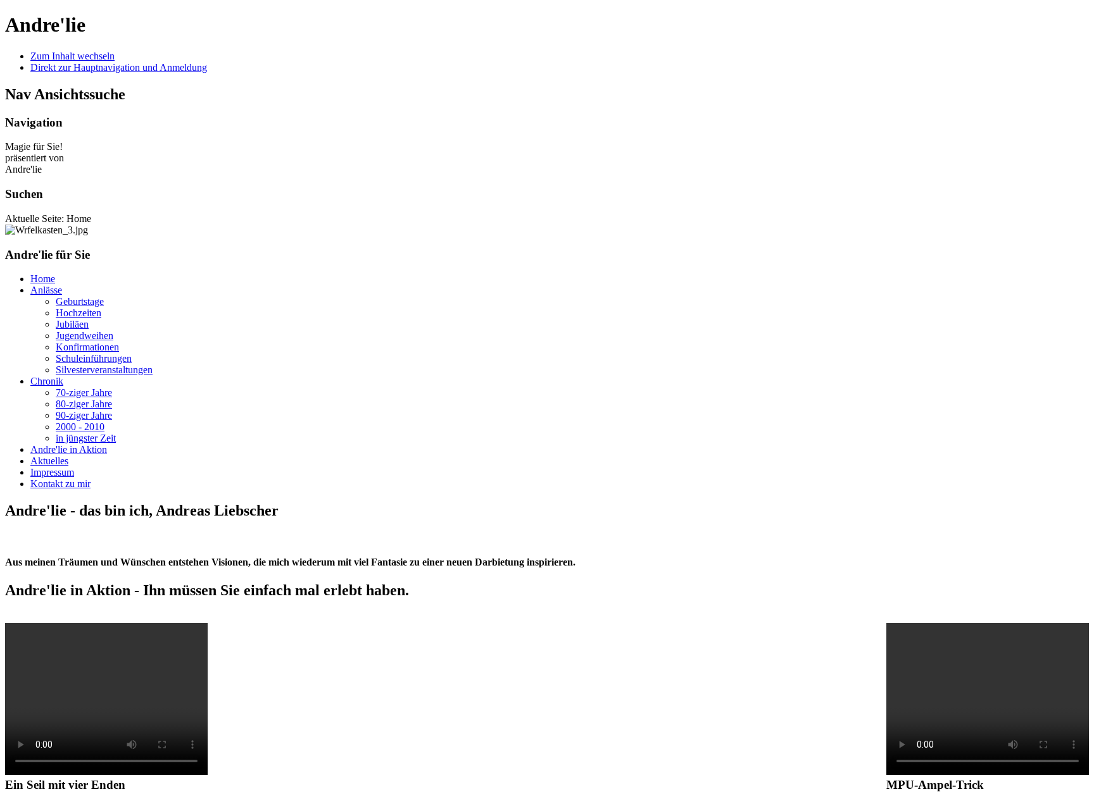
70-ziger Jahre (84, 392)
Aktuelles (49, 460)
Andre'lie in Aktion (68, 449)
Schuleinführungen (94, 358)
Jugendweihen (84, 335)
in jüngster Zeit (86, 438)
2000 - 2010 (80, 426)
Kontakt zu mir (60, 483)
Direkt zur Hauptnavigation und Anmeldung (118, 67)
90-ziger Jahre (84, 415)
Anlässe (46, 290)
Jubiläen (72, 324)
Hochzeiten (78, 312)
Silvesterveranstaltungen (104, 369)
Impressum (52, 472)
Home (42, 278)
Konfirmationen (87, 347)
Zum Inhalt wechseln (72, 56)
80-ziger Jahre (84, 404)
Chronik (46, 381)
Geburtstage (80, 301)
